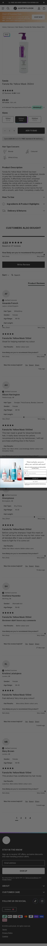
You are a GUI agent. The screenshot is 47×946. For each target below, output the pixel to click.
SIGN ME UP (35, 478)
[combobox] (26, 473)
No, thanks (35, 481)
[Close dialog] (45, 459)
